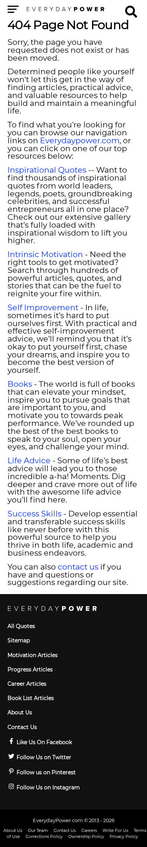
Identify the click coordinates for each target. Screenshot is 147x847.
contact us (78, 566)
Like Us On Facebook (43, 742)
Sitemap (19, 640)
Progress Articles (30, 669)
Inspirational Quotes (47, 170)
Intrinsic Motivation (45, 254)
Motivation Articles (33, 655)
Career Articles (27, 683)
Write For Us (115, 830)
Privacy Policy (124, 836)
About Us (20, 712)
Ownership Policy (86, 836)
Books (20, 384)
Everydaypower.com (79, 140)
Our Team (38, 830)
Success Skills (34, 513)
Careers (89, 830)
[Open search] (131, 8)
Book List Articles (31, 698)
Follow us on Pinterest (45, 772)
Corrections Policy (44, 836)
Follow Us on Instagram (47, 787)
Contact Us (22, 727)
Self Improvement (43, 307)
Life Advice (29, 460)
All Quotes (21, 626)
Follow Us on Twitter (43, 757)
